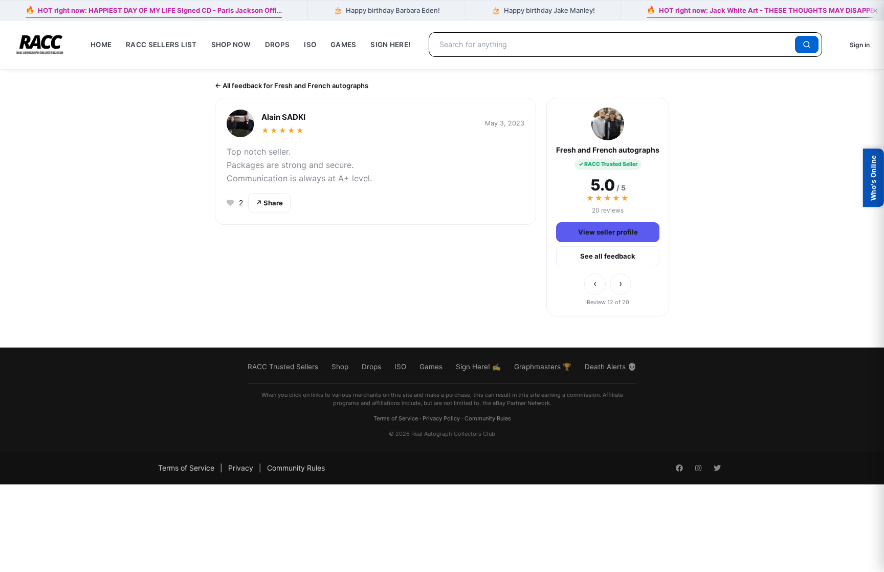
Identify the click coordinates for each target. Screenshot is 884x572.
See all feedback (607, 256)
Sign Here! (390, 44)
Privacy (240, 467)
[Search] (807, 44)
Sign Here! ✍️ (478, 367)
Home (101, 44)
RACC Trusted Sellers (283, 367)
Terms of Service (395, 418)
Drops (277, 44)
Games (343, 44)
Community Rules (488, 418)
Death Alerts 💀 (610, 367)
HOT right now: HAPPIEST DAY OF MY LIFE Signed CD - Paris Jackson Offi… (153, 9)
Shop (340, 367)
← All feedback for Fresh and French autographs (291, 85)
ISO (310, 44)
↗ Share (269, 203)
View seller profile (608, 232)
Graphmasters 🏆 (542, 367)
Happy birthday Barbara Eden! (387, 10)
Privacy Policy (441, 418)
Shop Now (231, 44)
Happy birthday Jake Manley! (543, 10)
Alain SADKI (283, 117)
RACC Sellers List (161, 44)
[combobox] (613, 44)
